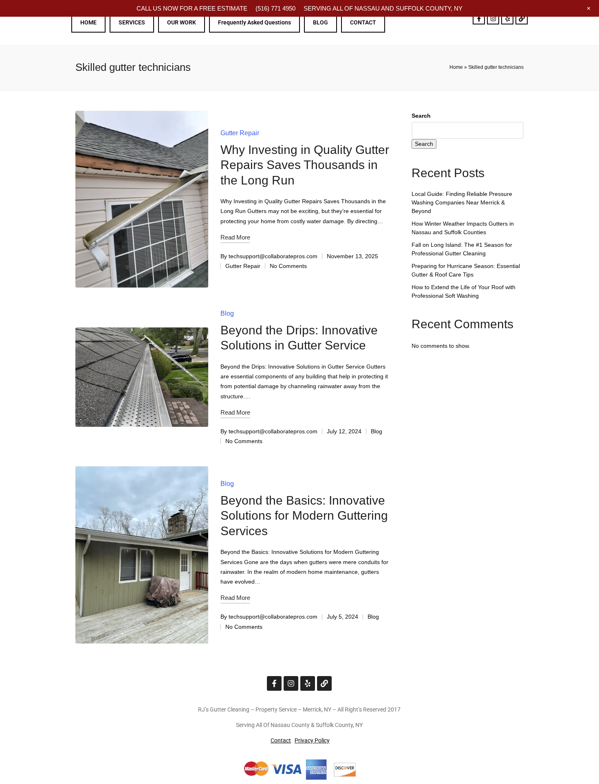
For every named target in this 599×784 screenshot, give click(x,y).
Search (421, 115)
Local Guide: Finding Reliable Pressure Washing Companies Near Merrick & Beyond (462, 202)
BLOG (320, 22)
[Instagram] (493, 18)
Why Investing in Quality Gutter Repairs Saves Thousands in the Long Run (304, 165)
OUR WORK (181, 22)
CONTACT (363, 22)
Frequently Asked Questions (254, 22)
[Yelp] (507, 18)
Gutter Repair (239, 133)
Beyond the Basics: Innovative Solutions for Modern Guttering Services (304, 516)
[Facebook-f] (479, 18)
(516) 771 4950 (275, 8)
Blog (227, 313)
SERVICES (132, 22)
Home (456, 67)
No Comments (288, 266)
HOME (88, 22)
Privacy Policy (312, 740)
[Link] (521, 18)
